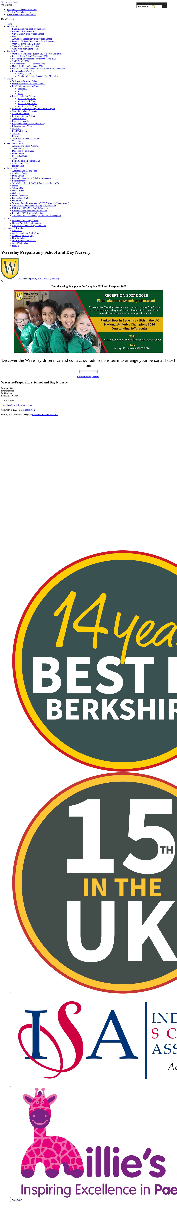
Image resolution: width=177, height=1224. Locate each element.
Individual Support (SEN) (23, 116)
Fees (14, 36)
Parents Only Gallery (21, 198)
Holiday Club (18, 166)
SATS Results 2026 (20, 61)
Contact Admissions (88, 372)
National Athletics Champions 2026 (27, 66)
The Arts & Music (20, 148)
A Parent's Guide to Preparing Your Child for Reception (36, 215)
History (15, 245)
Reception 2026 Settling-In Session (27, 213)
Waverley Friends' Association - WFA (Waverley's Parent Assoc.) (40, 203)
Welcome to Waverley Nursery (25, 220)
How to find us (18, 238)
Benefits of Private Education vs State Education (33, 41)
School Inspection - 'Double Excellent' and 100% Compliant (38, 69)
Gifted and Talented (20, 113)
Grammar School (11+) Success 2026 (28, 64)
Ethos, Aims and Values (22, 126)
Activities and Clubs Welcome (25, 146)
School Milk (17, 188)
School (10, 78)
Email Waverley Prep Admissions (21, 14)
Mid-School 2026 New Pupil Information (30, 208)
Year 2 (20, 93)
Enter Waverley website (88, 376)
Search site (141, 3)
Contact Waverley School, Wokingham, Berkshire (34, 205)
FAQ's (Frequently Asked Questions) (28, 123)
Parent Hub (12, 168)
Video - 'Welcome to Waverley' (25, 46)
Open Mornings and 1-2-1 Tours (26, 44)
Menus (15, 186)
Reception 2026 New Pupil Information (29, 210)
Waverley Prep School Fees (19, 12)
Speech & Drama (19, 156)
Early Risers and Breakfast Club (26, 161)
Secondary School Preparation (25, 111)
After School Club (20, 163)
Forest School (18, 153)
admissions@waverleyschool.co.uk (16, 405)
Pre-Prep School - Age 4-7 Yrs (25, 86)
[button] (13, 19)
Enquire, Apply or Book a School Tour (29, 29)
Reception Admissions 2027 (24, 31)
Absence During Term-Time (24, 171)
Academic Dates (19, 173)
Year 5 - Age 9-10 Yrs (27, 103)
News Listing (18, 191)
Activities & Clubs (15, 143)
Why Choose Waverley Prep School (28, 34)
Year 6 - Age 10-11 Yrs (28, 106)
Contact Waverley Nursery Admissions (29, 225)
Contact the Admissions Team (25, 49)
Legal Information (27, 410)
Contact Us (17, 230)
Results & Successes (15, 51)
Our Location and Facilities (24, 240)
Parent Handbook (20, 181)
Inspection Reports (20, 121)
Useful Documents (20, 196)
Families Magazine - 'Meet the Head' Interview (38, 76)
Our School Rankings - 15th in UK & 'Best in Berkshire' (37, 54)
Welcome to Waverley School (25, 81)
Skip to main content (10, 2)
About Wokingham (20, 243)
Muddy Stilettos (25, 73)
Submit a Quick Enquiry (22, 235)
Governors (16, 128)
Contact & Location (15, 228)
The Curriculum (19, 118)
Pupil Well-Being (19, 131)
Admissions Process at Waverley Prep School (32, 39)
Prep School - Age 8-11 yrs (24, 96)
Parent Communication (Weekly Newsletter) (31, 178)
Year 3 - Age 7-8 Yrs (27, 98)
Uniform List (18, 200)
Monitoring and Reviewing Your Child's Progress (33, 108)
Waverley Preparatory (39, 278)
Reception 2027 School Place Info (22, 9)
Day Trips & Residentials (23, 151)
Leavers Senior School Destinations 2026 (30, 56)
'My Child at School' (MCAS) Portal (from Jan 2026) (35, 183)
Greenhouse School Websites (45, 414)
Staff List (16, 133)
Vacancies (16, 141)
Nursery (10, 218)
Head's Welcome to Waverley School (28, 83)
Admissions (12, 26)
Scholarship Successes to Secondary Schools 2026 (34, 59)
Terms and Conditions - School (25, 138)
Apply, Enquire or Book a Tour (26, 233)
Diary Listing (18, 176)
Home (9, 24)
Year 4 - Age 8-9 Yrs (27, 101)
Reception (22, 88)
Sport (14, 158)
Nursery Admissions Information (26, 223)
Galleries (16, 193)
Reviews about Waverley (23, 71)
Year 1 (20, 91)
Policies (15, 136)
